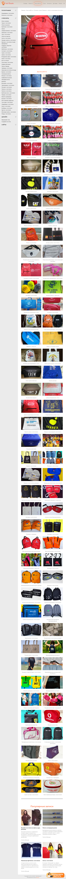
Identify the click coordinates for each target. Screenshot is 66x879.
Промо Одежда (5, 66)
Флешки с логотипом (6, 75)
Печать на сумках (31, 123)
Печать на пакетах (6, 36)
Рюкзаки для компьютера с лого (31, 89)
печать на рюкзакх (31, 157)
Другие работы (42, 71)
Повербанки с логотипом (7, 104)
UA (64, 3)
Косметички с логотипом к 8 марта (31, 174)
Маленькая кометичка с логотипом (53, 483)
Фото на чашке (5, 60)
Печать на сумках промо (53, 346)
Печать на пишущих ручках (50, 827)
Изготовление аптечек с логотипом (53, 794)
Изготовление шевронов (7, 100)
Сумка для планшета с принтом (53, 500)
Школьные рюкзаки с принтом (31, 568)
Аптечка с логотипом (52, 312)
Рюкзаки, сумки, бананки (40, 10)
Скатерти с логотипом (7, 51)
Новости (30, 3)
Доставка (55, 3)
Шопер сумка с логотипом (52, 242)
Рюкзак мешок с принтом (52, 295)
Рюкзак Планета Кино (31, 191)
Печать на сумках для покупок (31, 708)
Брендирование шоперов (52, 690)
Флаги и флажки (5, 21)
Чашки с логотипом (6, 23)
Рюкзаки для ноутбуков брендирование (53, 620)
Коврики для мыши (6, 64)
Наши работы (38, 3)
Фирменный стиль (6, 119)
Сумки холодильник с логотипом (31, 619)
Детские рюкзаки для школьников (31, 551)
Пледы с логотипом (6, 113)
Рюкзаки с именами (31, 534)
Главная (23, 10)
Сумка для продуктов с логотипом (53, 174)
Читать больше (25, 840)
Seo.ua (37, 877)
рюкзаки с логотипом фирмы (52, 157)
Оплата (60, 3)
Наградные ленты (6, 79)
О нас (44, 3)
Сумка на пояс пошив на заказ (52, 89)
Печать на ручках (6, 25)
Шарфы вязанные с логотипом (9, 30)
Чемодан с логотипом (52, 534)
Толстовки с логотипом (7, 102)
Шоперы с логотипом (31, 517)
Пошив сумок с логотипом (31, 655)
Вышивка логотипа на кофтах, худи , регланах (30, 828)
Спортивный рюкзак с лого (53, 414)
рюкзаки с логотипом (31, 295)
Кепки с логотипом (6, 58)
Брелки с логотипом (6, 72)
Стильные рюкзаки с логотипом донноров (52, 742)
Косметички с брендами (52, 777)
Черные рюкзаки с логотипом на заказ (31, 500)
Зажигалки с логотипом (7, 32)
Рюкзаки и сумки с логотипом (31, 278)
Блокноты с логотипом (7, 15)
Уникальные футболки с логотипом (30, 860)
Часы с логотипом (6, 34)
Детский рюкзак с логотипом (52, 551)
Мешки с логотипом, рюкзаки (31, 483)
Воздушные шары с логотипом (9, 56)
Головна (25, 3)
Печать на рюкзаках (53, 140)
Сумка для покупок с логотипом (53, 363)
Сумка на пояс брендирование (53, 517)
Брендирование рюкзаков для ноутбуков (53, 673)
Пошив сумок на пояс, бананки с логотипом (31, 260)
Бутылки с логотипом (6, 98)
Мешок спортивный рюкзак (31, 329)
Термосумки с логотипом (31, 638)
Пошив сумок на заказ (31, 760)
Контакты (49, 3)
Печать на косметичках (31, 140)
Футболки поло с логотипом (8, 93)
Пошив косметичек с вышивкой (53, 708)
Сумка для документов (31, 725)
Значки (3, 28)
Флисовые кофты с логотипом (9, 112)
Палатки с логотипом (6, 89)
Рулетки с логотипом (6, 91)
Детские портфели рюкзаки (52, 106)
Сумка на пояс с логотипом (53, 208)
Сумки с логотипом (6, 52)
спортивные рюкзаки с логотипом (53, 329)
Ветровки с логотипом (7, 83)
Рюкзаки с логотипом (7, 87)
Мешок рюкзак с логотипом (31, 225)
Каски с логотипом (6, 106)
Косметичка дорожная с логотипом (31, 602)
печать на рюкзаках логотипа (31, 414)
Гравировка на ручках (7, 77)
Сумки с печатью (52, 225)
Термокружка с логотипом (8, 85)
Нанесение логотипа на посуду (9, 70)
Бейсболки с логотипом (7, 49)
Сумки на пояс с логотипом (31, 794)
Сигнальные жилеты (6, 73)
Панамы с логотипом (6, 94)
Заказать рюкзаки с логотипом (31, 690)
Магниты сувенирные (6, 96)
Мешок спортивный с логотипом (52, 432)
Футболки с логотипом (7, 26)
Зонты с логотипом (6, 38)
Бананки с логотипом (52, 585)
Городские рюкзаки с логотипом (52, 602)
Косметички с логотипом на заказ (52, 638)
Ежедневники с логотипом (8, 13)
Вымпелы (4, 81)
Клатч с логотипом (52, 760)
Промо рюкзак (53, 380)
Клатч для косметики (31, 380)
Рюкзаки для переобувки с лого (31, 363)
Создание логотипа (6, 121)
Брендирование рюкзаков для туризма (31, 585)
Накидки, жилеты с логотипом (9, 40)
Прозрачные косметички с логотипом (31, 742)
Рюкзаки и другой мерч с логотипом (31, 672)
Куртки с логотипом (6, 110)
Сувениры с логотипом (7, 68)
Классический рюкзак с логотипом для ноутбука (53, 260)
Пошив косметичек (31, 449)
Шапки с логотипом (6, 54)
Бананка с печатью (31, 346)
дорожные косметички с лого (31, 312)
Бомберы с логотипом (7, 108)
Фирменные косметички (31, 106)
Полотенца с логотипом (7, 62)
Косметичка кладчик (31, 397)
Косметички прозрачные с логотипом (52, 278)
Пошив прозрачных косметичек (31, 777)
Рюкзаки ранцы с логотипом (52, 449)
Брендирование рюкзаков (52, 655)
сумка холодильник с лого (52, 397)
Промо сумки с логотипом (31, 432)
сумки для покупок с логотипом (53, 123)
